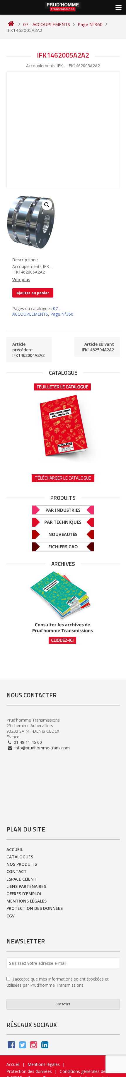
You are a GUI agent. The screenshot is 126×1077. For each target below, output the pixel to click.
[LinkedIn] (45, 1046)
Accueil (14, 849)
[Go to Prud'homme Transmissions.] (11, 24)
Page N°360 (61, 314)
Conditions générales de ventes (89, 1071)
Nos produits (21, 864)
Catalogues (19, 857)
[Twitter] (23, 1046)
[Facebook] (11, 1046)
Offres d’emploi (23, 893)
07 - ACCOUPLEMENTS (36, 311)
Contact (16, 871)
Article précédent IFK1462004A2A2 (28, 349)
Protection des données (34, 908)
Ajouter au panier (32, 293)
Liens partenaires (26, 886)
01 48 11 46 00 (27, 742)
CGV (10, 916)
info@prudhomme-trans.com (41, 748)
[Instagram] (34, 1046)
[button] (47, 205)
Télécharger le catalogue (63, 478)
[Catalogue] (63, 421)
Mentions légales (26, 901)
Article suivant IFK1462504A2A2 (98, 346)
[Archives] (63, 607)
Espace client (21, 879)
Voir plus (21, 280)
